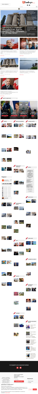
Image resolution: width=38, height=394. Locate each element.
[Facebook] (27, 5)
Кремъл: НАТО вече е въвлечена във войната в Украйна (31, 327)
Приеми (34, 389)
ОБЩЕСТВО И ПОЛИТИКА (18, 166)
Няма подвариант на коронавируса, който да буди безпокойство (31, 349)
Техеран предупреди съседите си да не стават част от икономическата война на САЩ (8, 52)
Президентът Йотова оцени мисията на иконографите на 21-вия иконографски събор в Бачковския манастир (28, 52)
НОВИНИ (5, 121)
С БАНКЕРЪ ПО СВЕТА (32, 259)
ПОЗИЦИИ (17, 313)
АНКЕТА (29, 167)
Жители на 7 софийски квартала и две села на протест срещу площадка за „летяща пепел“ (9, 72)
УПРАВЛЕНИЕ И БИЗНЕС (18, 204)
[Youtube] (29, 5)
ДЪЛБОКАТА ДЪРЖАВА (30, 285)
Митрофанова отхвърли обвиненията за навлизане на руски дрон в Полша (31, 342)
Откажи (30, 389)
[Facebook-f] (17, 368)
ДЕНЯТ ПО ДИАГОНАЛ (7, 98)
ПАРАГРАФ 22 (30, 197)
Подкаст (4, 177)
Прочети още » (2, 55)
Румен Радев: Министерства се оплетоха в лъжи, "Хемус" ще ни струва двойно (31, 356)
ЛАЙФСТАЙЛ (30, 238)
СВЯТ (17, 240)
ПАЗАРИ (17, 276)
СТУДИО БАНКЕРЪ (31, 121)
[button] (19, 9)
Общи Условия (7, 392)
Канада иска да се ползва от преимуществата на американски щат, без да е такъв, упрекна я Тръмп (9, 92)
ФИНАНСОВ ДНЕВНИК (20, 121)
